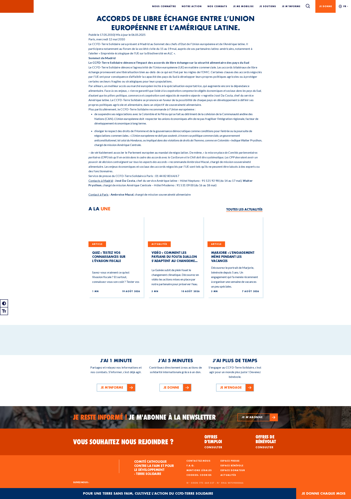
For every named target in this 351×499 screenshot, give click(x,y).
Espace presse (229, 461)
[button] (257, 417)
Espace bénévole (231, 465)
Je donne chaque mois (324, 493)
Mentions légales (199, 470)
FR (344, 6)
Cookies (205, 475)
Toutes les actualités (244, 209)
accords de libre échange (171, 62)
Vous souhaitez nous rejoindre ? (123, 442)
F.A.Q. (190, 465)
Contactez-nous (198, 461)
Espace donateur (232, 470)
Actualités (228, 475)
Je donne (325, 6)
